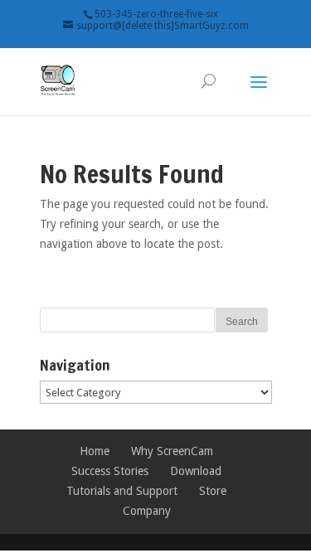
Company (147, 510)
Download (195, 471)
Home (94, 451)
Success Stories (109, 471)
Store (212, 490)
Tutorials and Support (121, 490)
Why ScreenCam (172, 451)
